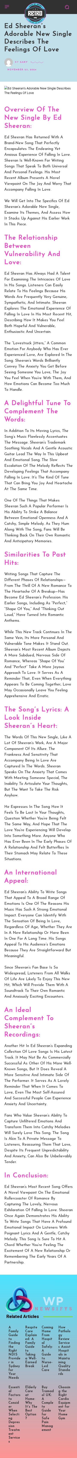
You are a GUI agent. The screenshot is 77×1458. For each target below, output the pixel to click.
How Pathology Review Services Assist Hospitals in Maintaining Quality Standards (64, 1351)
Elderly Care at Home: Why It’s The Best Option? (31, 1403)
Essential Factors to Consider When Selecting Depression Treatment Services (15, 1414)
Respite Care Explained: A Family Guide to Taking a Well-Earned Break (31, 1347)
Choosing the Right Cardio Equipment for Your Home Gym (64, 1403)
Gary (24, 62)
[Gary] (9, 62)
